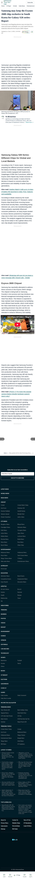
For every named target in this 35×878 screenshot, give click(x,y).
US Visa (19, 716)
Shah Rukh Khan (22, 713)
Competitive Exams (6, 579)
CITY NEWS (4, 521)
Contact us (15, 820)
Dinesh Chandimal (5, 517)
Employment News (22, 579)
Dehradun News (22, 527)
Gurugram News (22, 530)
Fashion (3, 592)
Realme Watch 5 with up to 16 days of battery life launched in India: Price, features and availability (17, 192)
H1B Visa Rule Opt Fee (23, 719)
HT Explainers (21, 744)
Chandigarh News (5, 527)
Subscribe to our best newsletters (17, 469)
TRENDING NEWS (6, 707)
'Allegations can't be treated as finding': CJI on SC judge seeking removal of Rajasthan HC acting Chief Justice (25, 755)
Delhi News (4, 530)
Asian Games (4, 719)
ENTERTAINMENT (6, 549)
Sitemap (3, 829)
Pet (2, 601)
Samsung (6, 453)
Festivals (20, 592)
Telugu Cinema (21, 735)
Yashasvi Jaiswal (5, 514)
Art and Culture (5, 589)
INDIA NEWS (4, 498)
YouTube (3, 722)
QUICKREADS (4, 683)
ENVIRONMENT (5, 631)
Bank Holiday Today (23, 710)
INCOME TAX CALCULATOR (8, 702)
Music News (4, 555)
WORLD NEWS (5, 493)
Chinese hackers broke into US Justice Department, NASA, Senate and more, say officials (8, 755)
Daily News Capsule (7, 473)
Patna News (4, 542)
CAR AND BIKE (5, 649)
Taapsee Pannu (5, 713)
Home (3, 6)
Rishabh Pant (21, 514)
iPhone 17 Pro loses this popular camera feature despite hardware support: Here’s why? (16, 394)
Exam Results (4, 582)
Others (2, 666)
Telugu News (4, 741)
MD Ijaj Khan (12, 116)
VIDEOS (3, 623)
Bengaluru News (5, 524)
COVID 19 (3, 688)
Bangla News (21, 738)
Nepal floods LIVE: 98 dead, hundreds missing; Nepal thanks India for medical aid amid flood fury (8, 807)
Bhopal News (21, 524)
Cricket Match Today (23, 505)
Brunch (19, 589)
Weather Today (16, 823)
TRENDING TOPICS (6, 726)
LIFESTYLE (4, 586)
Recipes (19, 595)
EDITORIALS (4, 644)
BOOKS (3, 670)
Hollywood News (22, 552)
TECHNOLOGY (5, 653)
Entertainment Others (23, 561)
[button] (2, 2)
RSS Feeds (15, 829)
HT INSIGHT (4, 675)
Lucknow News (22, 536)
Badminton (4, 660)
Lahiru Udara (21, 517)
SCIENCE (3, 636)
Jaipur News (21, 533)
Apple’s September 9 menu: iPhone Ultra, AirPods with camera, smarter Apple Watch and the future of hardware (8, 792)
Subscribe (30, 2)
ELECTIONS (4, 679)
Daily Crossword (22, 695)
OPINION (3, 640)
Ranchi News (4, 545)
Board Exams (21, 576)
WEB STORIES (5, 605)
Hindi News (21, 741)
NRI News (3, 744)
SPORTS (3, 657)
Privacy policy (4, 823)
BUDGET (3, 627)
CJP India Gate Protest (7, 716)
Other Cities (21, 545)
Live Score (3, 508)
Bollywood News (5, 552)
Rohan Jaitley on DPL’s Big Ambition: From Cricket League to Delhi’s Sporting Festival (25, 784)
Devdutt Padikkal (5, 511)
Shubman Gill (21, 508)
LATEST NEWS (5, 489)
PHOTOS (3, 618)
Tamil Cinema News (23, 555)
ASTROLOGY (4, 565)
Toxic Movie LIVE (5, 710)
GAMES (3, 692)
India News (22, 6)
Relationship (4, 598)
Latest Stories (6, 750)
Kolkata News (4, 536)
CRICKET (3, 502)
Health (2, 595)
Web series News (5, 561)
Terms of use (27, 820)
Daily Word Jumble (6, 698)
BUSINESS (3, 614)
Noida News (21, 539)
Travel (19, 598)
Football (20, 660)
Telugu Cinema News (6, 558)
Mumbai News (4, 539)
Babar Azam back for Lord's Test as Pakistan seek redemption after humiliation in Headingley (25, 792)
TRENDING (4, 610)
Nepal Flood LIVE (22, 722)
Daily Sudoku (4, 695)
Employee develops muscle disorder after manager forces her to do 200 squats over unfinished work (25, 775)
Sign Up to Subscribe (17, 478)
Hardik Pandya (21, 511)
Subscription (4, 826)
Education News (22, 582)
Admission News (5, 576)
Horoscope (4, 568)
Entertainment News (6, 738)
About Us (3, 820)
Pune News (20, 542)
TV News (20, 558)
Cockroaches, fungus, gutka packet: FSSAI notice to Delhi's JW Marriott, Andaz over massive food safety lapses (7, 765)
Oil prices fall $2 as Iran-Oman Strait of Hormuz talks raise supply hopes (8, 783)
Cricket (15, 6)
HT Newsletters (28, 823)
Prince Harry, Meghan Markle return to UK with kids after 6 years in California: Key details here (8, 775)
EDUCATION (4, 573)
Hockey (3, 663)
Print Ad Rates (16, 826)
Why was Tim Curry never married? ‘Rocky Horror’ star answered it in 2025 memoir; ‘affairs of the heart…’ (25, 764)
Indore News (4, 533)
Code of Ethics (27, 826)
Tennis (19, 663)
